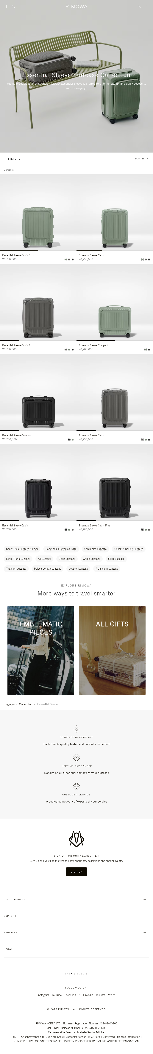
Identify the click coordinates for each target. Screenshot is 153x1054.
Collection (25, 704)
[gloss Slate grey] (146, 259)
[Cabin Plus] (66, 259)
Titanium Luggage (16, 568)
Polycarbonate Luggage (47, 568)
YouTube (57, 995)
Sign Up (76, 871)
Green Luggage (91, 558)
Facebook (70, 995)
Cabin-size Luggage (95, 549)
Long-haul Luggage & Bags (61, 549)
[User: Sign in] (139, 6)
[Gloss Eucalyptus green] (142, 259)
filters (14, 158)
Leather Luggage (78, 568)
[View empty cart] (146, 6)
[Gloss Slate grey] (69, 259)
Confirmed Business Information (121, 1037)
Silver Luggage (116, 558)
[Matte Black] (73, 259)
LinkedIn (88, 995)
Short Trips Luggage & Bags (22, 549)
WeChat (100, 995)
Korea (68, 974)
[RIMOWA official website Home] (76, 6)
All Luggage (44, 558)
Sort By (139, 158)
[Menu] (6, 6)
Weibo (111, 995)
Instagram (43, 995)
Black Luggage (67, 558)
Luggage (9, 704)
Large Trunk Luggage (18, 558)
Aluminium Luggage (107, 568)
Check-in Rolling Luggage (128, 549)
